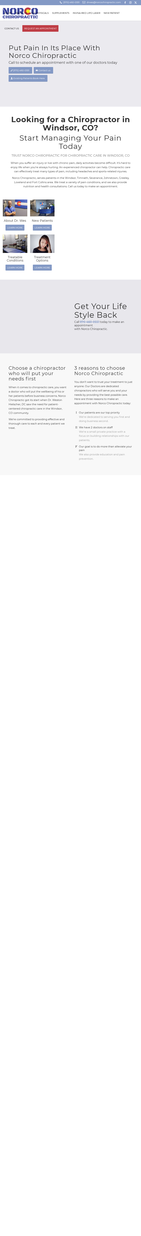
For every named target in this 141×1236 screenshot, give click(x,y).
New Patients (42, 221)
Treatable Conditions (15, 259)
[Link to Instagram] (130, 2)
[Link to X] (135, 2)
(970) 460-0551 (71, 2)
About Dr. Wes (15, 221)
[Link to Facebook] (125, 2)
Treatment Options (42, 259)
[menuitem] (8, 13)
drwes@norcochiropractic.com (104, 2)
